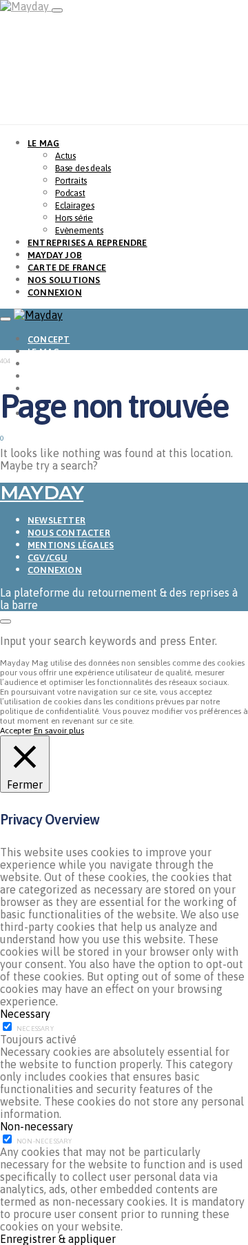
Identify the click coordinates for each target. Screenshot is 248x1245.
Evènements (79, 230)
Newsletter (56, 520)
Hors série (74, 218)
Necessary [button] (25, 1013)
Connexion (55, 570)
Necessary (35, 1028)
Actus (65, 156)
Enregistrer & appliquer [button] (58, 1239)
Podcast (70, 193)
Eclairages (74, 205)
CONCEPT (49, 339)
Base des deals (83, 168)
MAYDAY (41, 492)
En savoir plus (59, 730)
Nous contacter (69, 533)
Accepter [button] (16, 730)
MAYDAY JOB (55, 255)
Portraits (71, 180)
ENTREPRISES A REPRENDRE (87, 243)
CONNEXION (55, 292)
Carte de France (67, 267)
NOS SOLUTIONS (64, 280)
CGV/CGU (48, 557)
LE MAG (43, 143)
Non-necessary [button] (36, 1126)
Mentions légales (71, 545)
